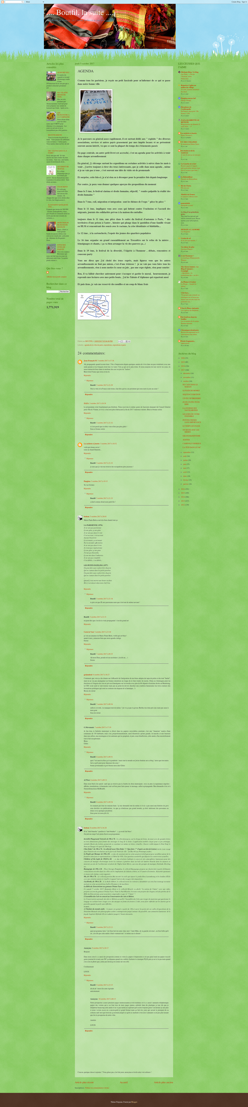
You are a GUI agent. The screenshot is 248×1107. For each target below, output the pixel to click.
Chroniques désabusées (190, 330)
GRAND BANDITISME (191, 436)
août (185, 456)
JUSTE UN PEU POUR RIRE (191, 403)
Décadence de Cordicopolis (186, 108)
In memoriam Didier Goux (190, 144)
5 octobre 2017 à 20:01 (98, 516)
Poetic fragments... (188, 341)
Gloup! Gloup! (186, 100)
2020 (183, 358)
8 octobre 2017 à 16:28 (98, 827)
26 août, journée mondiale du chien (190, 90)
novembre (187, 377)
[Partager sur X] (124, 341)
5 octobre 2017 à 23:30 (103, 632)
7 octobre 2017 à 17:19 (103, 727)
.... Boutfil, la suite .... (80, 12)
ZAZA (86, 403)
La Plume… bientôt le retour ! (188, 285)
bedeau (86, 516)
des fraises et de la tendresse (188, 151)
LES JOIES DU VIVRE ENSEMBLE (191, 415)
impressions (185, 343)
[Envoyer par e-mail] (119, 341)
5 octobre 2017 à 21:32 (104, 422)
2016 (183, 489)
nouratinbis (185, 203)
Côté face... (185, 293)
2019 (183, 362)
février (186, 480)
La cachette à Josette (92, 443)
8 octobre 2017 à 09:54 (104, 802)
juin (185, 464)
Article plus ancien (163, 1082)
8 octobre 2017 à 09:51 (104, 757)
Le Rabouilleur (187, 177)
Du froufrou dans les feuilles (189, 318)
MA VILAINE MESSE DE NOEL (62, 94)
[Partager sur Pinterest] (129, 341)
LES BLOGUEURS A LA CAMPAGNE (63, 114)
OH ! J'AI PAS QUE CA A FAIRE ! (57, 152)
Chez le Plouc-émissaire (190, 308)
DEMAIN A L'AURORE (190, 229)
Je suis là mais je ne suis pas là (190, 156)
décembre (187, 373)
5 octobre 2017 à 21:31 (98, 617)
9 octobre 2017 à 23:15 (104, 985)
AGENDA (186, 439)
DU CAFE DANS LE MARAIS (190, 385)
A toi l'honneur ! (187, 255)
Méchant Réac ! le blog (189, 72)
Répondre (87, 375)
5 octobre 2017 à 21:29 (104, 385)
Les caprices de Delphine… (190, 310)
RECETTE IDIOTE (55, 135)
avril (185, 472)
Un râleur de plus (187, 247)
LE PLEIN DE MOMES (191, 390)
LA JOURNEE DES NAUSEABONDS (190, 409)
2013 (183, 501)
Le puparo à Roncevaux (189, 196)
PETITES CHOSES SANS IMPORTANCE (192, 421)
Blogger (134, 1102)
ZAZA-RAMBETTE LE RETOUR (190, 121)
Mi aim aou (185, 188)
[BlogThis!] (122, 341)
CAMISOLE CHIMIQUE (192, 443)
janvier (186, 484)
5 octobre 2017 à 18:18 (98, 403)
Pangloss (87, 481)
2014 (183, 497)
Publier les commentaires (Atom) (97, 1088)
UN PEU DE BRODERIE (192, 398)
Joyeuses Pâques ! (187, 249)
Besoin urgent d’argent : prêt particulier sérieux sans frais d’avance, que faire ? (190, 168)
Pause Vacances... (187, 135)
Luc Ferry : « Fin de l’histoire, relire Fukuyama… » (188, 76)
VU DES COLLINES (189, 142)
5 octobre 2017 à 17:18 (106, 360)
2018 (183, 366)
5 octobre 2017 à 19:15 (99, 481)
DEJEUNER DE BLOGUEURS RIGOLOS (63, 224)
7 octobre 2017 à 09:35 (104, 654)
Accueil (124, 1082)
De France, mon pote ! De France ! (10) (190, 112)
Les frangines (185, 231)
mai (184, 468)
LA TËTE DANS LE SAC (192, 447)
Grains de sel (186, 238)
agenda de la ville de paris (94, 345)
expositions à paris (119, 345)
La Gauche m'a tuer (188, 163)
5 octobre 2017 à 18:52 (108, 443)
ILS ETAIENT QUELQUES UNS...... (58, 205)
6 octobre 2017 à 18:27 (101, 674)
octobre (186, 381)
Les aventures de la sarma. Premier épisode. (190, 322)
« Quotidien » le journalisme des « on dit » (190, 274)
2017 (183, 370)
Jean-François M (90, 360)
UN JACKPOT (62, 186)
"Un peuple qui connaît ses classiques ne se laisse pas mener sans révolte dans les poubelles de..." (190, 298)
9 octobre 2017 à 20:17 (100, 948)
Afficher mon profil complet (57, 276)
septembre (187, 452)
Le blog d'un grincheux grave (190, 213)
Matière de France (188, 194)
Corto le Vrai (89, 632)
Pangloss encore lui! (188, 98)
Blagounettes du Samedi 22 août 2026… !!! (190, 125)
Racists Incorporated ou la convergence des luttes (190, 333)
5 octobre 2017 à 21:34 (104, 598)
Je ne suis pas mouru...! (189, 240)
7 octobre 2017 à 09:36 (104, 704)
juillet (185, 460)
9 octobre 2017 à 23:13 (104, 927)
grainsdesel (88, 674)
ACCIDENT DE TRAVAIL (63, 167)
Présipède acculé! (187, 205)
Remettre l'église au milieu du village (188, 86)
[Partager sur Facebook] (126, 341)
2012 (183, 505)
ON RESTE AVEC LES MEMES (191, 431)
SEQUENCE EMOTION (191, 394)
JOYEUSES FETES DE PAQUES (61, 247)
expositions (108, 345)
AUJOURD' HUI (63, 72)
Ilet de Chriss (186, 185)
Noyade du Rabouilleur (189, 179)
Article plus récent (84, 1082)
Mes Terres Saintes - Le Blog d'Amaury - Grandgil (190, 268)
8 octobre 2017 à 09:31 (99, 780)
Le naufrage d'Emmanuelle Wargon (190, 259)
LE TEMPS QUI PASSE (191, 426)
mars (185, 476)
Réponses (90, 380)
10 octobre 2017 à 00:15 (107, 999)
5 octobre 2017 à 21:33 (104, 498)
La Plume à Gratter (188, 282)
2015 (183, 493)
